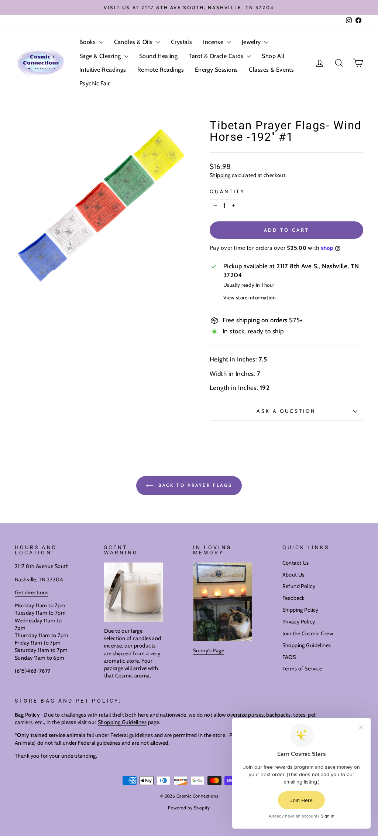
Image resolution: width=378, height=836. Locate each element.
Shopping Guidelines (306, 645)
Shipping (220, 175)
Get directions (31, 592)
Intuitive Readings (102, 69)
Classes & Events (271, 69)
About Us (293, 574)
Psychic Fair (94, 83)
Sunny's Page (208, 650)
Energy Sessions (216, 69)
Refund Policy (299, 586)
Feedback (293, 598)
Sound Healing (158, 56)
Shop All (273, 56)
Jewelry (252, 41)
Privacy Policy (298, 621)
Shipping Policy (300, 609)
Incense (214, 41)
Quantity (227, 191)
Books (88, 41)
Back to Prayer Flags (194, 485)
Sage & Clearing (101, 56)
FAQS (289, 657)
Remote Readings (160, 69)
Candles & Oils (134, 41)
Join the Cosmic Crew (307, 633)
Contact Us (295, 563)
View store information (249, 297)
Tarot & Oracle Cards (217, 56)
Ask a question (286, 411)
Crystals (181, 41)
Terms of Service (302, 668)
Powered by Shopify (189, 807)
